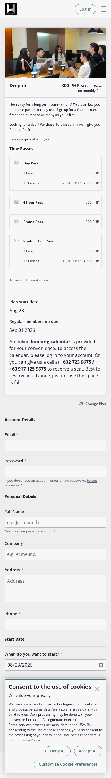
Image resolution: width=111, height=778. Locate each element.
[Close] (97, 689)
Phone (11, 613)
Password (14, 461)
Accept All (88, 751)
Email (10, 434)
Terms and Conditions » (28, 280)
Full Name (14, 511)
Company (14, 543)
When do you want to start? (32, 654)
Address (12, 569)
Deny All (58, 751)
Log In (85, 9)
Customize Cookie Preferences (68, 764)
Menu (101, 9)
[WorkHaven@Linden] (11, 9)
